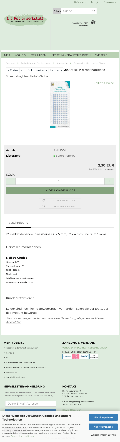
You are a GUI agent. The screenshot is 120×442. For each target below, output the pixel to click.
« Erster (13, 70)
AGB (8, 357)
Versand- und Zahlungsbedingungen (84, 347)
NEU (7, 55)
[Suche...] (94, 11)
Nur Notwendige (103, 426)
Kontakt (10, 353)
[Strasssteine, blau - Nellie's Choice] (60, 104)
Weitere (101, 55)
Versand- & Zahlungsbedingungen (22, 348)
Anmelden (13, 322)
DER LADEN (38, 55)
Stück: (10, 174)
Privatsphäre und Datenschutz (20, 362)
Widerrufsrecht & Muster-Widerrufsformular (26, 367)
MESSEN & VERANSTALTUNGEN (71, 55)
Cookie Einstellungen (16, 377)
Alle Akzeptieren (103, 417)
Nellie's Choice (103, 83)
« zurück (27, 70)
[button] (80, 2)
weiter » (41, 70)
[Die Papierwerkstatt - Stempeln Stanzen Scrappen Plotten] (26, 20)
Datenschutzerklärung (22, 436)
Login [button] (96, 2)
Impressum (11, 372)
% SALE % (20, 55)
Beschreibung (18, 222)
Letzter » (56, 70)
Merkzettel (110, 2)
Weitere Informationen (103, 434)
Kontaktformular (71, 409)
